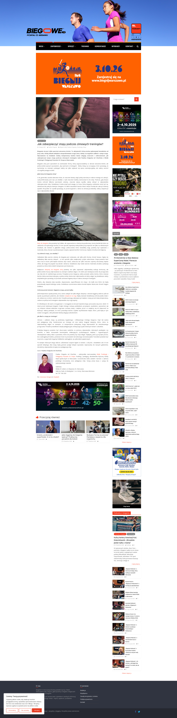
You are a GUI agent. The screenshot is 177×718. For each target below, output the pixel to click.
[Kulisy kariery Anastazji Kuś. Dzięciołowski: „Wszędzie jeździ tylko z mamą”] (126, 517)
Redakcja (128, 545)
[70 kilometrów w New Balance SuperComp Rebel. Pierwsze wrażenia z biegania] (126, 237)
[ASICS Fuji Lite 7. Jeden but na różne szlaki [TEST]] (118, 385)
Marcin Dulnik (129, 265)
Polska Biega (131, 534)
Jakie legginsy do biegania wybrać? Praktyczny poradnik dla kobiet (72, 437)
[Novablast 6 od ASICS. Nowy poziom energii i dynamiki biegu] (118, 418)
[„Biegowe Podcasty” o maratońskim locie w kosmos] (118, 637)
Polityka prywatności (86, 699)
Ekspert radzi (41, 141)
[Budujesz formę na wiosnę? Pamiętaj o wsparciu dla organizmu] (98, 422)
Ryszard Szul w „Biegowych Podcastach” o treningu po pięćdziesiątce (132, 583)
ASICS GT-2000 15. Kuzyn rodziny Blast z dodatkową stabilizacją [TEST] (132, 311)
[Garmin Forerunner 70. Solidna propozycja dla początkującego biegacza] (118, 341)
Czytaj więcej (136, 282)
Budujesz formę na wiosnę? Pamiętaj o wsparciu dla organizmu (97, 437)
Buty (116, 254)
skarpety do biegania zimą (54, 269)
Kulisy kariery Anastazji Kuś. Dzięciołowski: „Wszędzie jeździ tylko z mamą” (125, 540)
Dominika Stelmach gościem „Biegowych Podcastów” (130, 605)
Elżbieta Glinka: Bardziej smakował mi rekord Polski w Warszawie (132, 594)
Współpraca (83, 693)
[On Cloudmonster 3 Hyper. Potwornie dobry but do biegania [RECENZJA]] (118, 330)
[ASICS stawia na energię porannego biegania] (118, 299)
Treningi (85, 46)
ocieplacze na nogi (70, 296)
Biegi (41, 46)
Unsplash (56, 377)
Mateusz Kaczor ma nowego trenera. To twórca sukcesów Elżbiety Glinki (132, 616)
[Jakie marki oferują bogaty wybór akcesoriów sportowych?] (118, 319)
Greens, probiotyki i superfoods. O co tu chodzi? (48, 436)
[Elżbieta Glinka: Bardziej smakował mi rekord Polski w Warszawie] (118, 591)
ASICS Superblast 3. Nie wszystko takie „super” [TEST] (131, 410)
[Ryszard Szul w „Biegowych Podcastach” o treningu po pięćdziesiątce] (118, 581)
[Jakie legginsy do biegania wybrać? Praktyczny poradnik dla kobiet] (73, 422)
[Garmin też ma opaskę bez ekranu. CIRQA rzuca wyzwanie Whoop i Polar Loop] (118, 363)
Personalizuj (12, 710)
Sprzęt (71, 46)
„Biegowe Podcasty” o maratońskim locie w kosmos (131, 639)
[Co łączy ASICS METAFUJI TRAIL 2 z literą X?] (118, 375)
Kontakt (129, 46)
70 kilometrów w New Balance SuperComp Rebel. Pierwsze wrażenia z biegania (126, 260)
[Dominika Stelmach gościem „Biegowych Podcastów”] (118, 602)
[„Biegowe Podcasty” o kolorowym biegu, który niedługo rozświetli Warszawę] (118, 568)
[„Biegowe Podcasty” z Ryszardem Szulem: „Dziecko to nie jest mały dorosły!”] (118, 647)
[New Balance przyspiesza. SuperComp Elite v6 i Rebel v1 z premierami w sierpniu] (118, 352)
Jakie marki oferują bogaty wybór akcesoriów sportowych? (132, 322)
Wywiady (116, 46)
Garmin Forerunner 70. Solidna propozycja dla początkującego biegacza (131, 344)
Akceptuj (36, 710)
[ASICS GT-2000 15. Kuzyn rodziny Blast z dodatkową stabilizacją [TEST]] (118, 309)
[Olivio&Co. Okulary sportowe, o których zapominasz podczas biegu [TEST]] (118, 429)
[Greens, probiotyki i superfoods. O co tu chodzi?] (48, 422)
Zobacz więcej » (127, 442)
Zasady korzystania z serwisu (89, 696)
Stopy (84, 147)
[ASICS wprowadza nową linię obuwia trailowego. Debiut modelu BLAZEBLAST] (118, 395)
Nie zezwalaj (25, 710)
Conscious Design (45, 377)
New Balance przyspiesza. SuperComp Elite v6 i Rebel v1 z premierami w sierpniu (132, 355)
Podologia (79, 147)
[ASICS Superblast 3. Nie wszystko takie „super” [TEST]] (118, 408)
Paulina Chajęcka (52, 147)
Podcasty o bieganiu (122, 513)
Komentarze (100, 46)
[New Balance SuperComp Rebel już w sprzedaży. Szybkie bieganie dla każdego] (118, 286)
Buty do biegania (42, 243)
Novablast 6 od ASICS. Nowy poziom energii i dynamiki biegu (131, 421)
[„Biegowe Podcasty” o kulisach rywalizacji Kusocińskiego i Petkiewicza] (118, 624)
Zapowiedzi (55, 46)
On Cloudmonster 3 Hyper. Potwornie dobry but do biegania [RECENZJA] (132, 333)
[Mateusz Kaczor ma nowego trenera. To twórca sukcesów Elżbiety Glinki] (118, 613)
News (120, 254)
